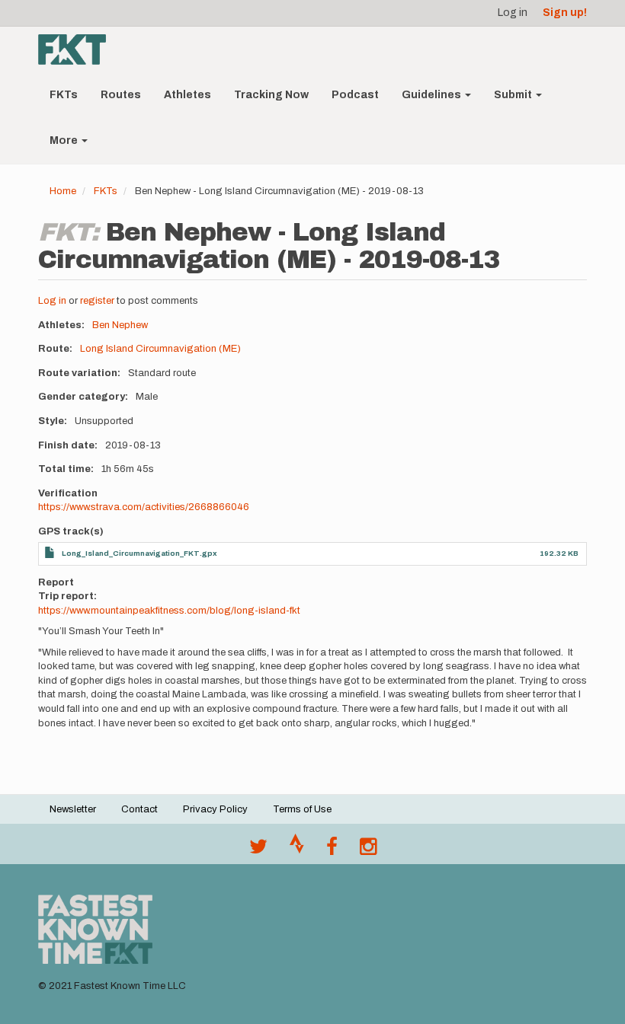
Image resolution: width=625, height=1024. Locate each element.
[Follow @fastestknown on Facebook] (332, 850)
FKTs (64, 94)
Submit (514, 94)
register (97, 300)
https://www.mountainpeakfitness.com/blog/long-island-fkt (169, 610)
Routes (121, 94)
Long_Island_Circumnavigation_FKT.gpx (139, 553)
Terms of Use (302, 809)
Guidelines (432, 94)
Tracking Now (271, 94)
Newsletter (73, 809)
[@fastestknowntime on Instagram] (368, 850)
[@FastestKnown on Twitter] (258, 850)
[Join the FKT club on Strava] (297, 850)
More (65, 140)
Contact (139, 809)
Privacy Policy (215, 809)
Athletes (187, 94)
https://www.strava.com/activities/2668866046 (143, 507)
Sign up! (565, 12)
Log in (512, 12)
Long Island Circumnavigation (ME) (160, 348)
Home (63, 191)
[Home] (77, 49)
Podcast (355, 94)
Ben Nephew (120, 325)
